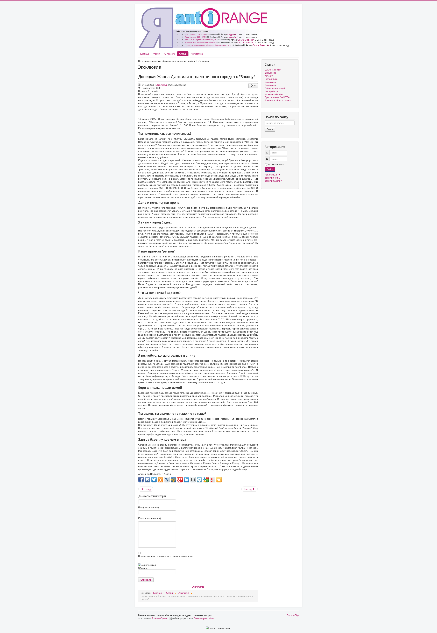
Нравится (143, 91)
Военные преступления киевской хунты (201, 39)
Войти (270, 169)
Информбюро (271, 91)
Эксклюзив (161, 84)
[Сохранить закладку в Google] (206, 479)
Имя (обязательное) (148, 507)
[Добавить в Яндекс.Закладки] (212, 479)
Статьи (182, 53)
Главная (144, 53)
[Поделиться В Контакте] (147, 479)
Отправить (145, 579)
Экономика (270, 81)
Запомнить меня (275, 164)
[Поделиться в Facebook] (141, 479)
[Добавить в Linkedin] (186, 479)
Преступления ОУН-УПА (277, 97)
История (269, 75)
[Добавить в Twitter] (154, 479)
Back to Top (293, 615)
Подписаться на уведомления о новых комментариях (166, 556)
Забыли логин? (272, 177)
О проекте (169, 53)
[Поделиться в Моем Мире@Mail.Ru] (173, 479)
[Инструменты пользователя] (253, 85)
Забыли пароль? (273, 180)
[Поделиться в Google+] (180, 479)
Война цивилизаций (275, 88)
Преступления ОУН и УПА (195, 34)
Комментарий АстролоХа (278, 100)
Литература (197, 53)
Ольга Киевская (245, 39)
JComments (198, 586)
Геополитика (271, 78)
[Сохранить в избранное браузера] (219, 479)
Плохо (153, 91)
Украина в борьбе (274, 94)
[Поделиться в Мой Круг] (199, 479)
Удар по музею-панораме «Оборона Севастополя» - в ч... (208, 45)
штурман (231, 34)
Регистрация (271, 174)
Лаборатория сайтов (204, 618)
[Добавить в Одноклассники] (160, 479)
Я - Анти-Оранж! (160, 618)
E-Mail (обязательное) (149, 518)
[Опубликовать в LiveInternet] (193, 479)
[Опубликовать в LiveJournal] (167, 479)
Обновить (143, 567)
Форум (156, 53)
